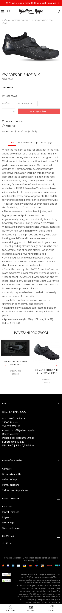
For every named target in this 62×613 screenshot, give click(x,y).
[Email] (11, 543)
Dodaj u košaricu (40, 111)
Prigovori (6, 517)
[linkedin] (29, 131)
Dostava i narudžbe (12, 474)
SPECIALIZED (15, 371)
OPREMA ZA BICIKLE (21, 20)
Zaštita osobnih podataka (15, 490)
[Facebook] (15, 131)
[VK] (18, 131)
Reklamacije (8, 522)
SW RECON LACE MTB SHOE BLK (15, 363)
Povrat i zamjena (10, 511)
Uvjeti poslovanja (11, 527)
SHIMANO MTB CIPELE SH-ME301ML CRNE (47, 371)
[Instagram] (7, 543)
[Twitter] (12, 131)
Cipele (5, 23)
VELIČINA (6, 103)
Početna (6, 20)
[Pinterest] (22, 131)
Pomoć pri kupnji (10, 484)
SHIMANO (46, 379)
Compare (7, 468)
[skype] (35, 131)
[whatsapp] (32, 131)
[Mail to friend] (25, 131)
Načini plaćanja (9, 479)
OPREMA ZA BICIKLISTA (42, 20)
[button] (57, 365)
